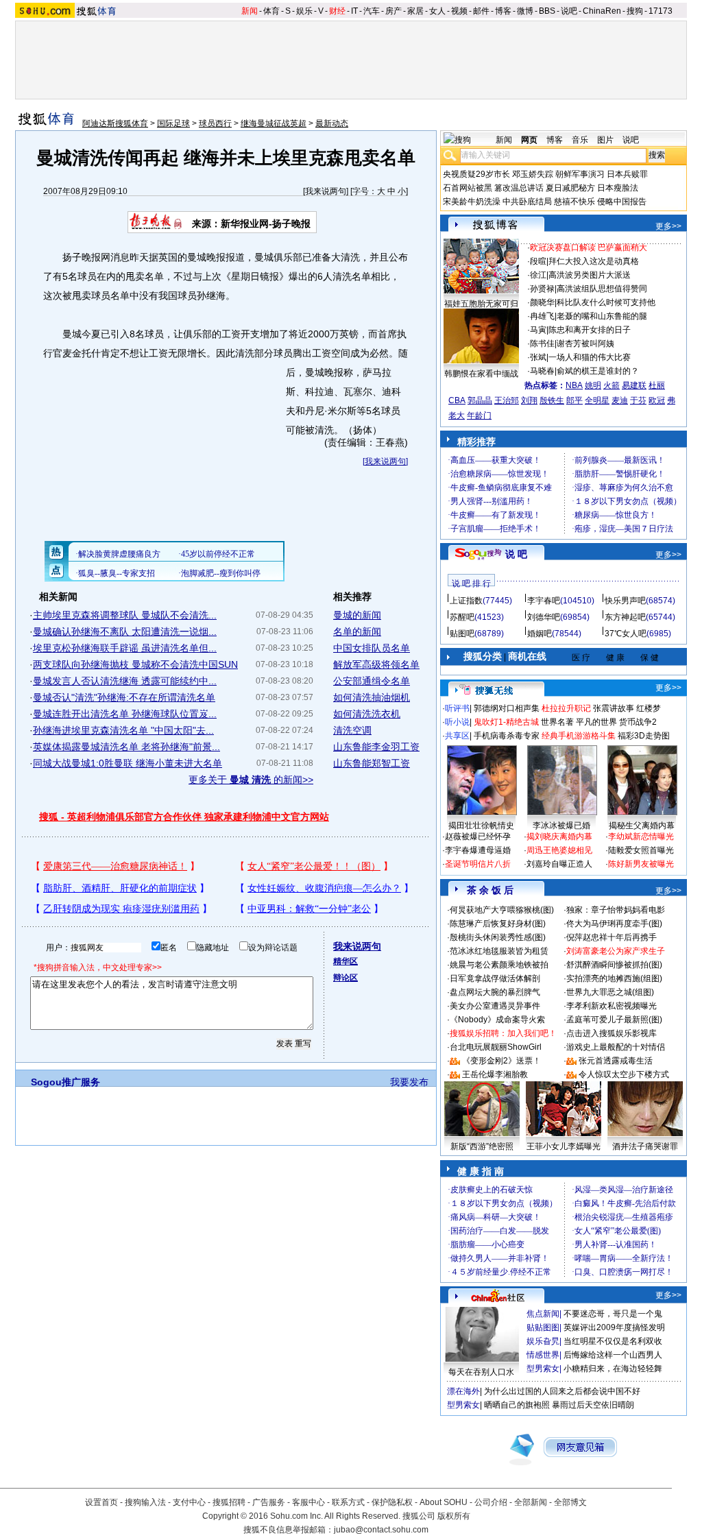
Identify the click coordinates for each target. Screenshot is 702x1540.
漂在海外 (463, 1391)
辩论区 (345, 978)
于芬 (638, 400)
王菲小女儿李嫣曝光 (563, 1146)
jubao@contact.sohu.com (381, 1530)
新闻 (249, 11)
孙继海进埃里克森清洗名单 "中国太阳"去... (123, 730)
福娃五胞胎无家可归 (481, 304)
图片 (605, 140)
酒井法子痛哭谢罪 (645, 1146)
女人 (437, 11)
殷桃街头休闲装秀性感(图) (498, 937)
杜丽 (657, 385)
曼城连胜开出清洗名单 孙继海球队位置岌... (125, 713)
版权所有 (453, 1516)
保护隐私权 (392, 1502)
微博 (525, 11)
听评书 (457, 708)
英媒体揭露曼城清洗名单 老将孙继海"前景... (126, 746)
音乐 (580, 140)
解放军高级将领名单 (376, 664)
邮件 (481, 11)
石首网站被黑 (467, 188)
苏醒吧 (462, 617)
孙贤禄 (542, 288)
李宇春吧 (543, 600)
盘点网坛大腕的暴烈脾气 (495, 992)
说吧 (569, 11)
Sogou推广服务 (65, 1081)
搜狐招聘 (229, 1502)
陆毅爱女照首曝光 (641, 850)
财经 (337, 11)
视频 (459, 11)
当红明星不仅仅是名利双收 (613, 1341)
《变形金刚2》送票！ (501, 1061)
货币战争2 (638, 722)
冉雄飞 (542, 316)
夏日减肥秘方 (570, 188)
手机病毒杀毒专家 (507, 736)
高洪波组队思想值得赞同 (602, 288)
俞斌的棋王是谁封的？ (598, 371)
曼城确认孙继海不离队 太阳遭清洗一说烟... (125, 631)
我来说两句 (325, 191)
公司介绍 (490, 1502)
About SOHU (444, 1502)
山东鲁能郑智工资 (371, 763)
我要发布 (409, 1081)
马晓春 (542, 371)
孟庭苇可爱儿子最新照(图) (614, 1019)
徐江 (538, 275)
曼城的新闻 (357, 615)
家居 (415, 11)
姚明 (593, 385)
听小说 (457, 722)
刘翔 (529, 400)
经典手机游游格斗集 (579, 736)
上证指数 (466, 600)
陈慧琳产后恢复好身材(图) (498, 923)
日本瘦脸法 (617, 188)
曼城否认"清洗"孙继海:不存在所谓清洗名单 (124, 697)
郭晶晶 (480, 400)
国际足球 (173, 123)
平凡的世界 (596, 722)
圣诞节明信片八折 (478, 864)
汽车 (371, 11)
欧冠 (657, 400)
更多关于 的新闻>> (251, 779)
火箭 (611, 385)
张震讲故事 (613, 708)
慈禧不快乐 (574, 201)
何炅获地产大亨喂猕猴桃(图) (502, 910)
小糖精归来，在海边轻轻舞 (613, 1368)
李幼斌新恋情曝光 (641, 836)
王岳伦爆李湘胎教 (495, 1074)
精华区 (345, 961)
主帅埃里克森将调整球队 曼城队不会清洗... (125, 615)
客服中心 (308, 1502)
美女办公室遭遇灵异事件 (495, 1006)
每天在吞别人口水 (481, 1372)
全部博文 (570, 1502)
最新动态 (331, 123)
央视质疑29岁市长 (476, 174)
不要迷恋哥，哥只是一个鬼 (613, 1314)
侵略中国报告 (621, 201)
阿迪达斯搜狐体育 (115, 123)
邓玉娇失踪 (532, 174)
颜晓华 (542, 302)
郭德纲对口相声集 (507, 708)
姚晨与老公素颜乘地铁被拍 (499, 965)
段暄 (538, 261)
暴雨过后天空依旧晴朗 (593, 1405)
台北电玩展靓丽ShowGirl (496, 1047)
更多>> (668, 226)
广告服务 (268, 1502)
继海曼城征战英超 (273, 123)
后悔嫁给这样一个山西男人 (613, 1355)
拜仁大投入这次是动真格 (593, 261)
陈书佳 (542, 343)
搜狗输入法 (145, 1502)
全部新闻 (530, 1502)
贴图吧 (462, 633)
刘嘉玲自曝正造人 (559, 864)
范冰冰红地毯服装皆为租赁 (499, 951)
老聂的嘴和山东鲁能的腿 (602, 316)
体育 (271, 11)
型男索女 (542, 1368)
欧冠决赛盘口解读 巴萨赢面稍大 (588, 247)
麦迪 (620, 400)
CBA (456, 400)
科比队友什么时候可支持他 (606, 302)
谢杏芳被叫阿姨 (585, 343)
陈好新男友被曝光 (641, 864)
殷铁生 (552, 400)
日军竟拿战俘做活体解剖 (495, 978)
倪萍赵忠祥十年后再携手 (611, 937)
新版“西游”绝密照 (481, 1146)
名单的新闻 (357, 631)
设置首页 (101, 1502)
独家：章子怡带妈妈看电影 (615, 910)
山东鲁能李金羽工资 (376, 746)
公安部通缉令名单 (371, 680)
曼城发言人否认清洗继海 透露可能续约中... (125, 680)
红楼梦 (648, 708)
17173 (661, 11)
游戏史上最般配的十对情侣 (615, 1047)
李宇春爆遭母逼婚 (478, 850)
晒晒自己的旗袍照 (517, 1405)
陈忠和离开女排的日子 (589, 330)
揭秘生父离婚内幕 (642, 825)
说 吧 (516, 554)
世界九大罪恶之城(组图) (610, 992)
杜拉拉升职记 (566, 708)
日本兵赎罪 (627, 174)
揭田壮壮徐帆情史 (481, 825)
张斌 (538, 357)
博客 (503, 11)
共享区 (457, 736)
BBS (547, 11)
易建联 (634, 385)
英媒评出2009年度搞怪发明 (614, 1327)
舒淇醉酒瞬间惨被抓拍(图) (614, 965)
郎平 (574, 400)
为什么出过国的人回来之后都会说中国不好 (562, 1391)
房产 (393, 11)
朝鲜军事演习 (580, 174)
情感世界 (542, 1355)
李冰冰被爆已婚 (561, 825)
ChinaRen (602, 11)
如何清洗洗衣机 (366, 713)
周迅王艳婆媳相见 (559, 850)
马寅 (538, 330)
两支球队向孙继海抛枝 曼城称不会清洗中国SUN (135, 664)
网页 (529, 140)
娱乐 (304, 11)
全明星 (597, 400)
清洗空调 (352, 730)
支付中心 (189, 1502)
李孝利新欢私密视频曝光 (611, 1006)
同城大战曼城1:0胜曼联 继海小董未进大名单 (127, 763)
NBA (574, 385)
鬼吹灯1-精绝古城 (506, 722)
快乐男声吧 (625, 600)
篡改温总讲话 (519, 188)
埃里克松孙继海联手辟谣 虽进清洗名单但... (125, 647)
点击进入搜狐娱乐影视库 (611, 1033)
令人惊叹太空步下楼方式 (624, 1074)
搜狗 (635, 11)
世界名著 (557, 722)
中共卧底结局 (527, 201)
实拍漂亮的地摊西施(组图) (614, 978)
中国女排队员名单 (371, 647)
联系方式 (348, 1502)
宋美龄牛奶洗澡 (471, 201)
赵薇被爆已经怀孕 (478, 836)
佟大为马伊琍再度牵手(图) (614, 923)
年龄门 (479, 415)
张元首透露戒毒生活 (616, 1061)
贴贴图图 (542, 1327)
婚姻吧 (539, 633)
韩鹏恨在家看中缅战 (481, 373)
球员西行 (215, 123)
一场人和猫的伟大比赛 (589, 357)
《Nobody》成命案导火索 (497, 1019)
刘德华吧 (543, 617)
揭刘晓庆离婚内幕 (559, 836)
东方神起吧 (625, 617)
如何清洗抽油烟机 (371, 697)
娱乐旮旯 (542, 1341)
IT (354, 11)
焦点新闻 (542, 1314)
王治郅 (506, 400)
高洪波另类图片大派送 (589, 275)
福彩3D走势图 (644, 736)
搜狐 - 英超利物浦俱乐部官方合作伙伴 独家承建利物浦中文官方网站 (184, 816)
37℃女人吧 (625, 633)
